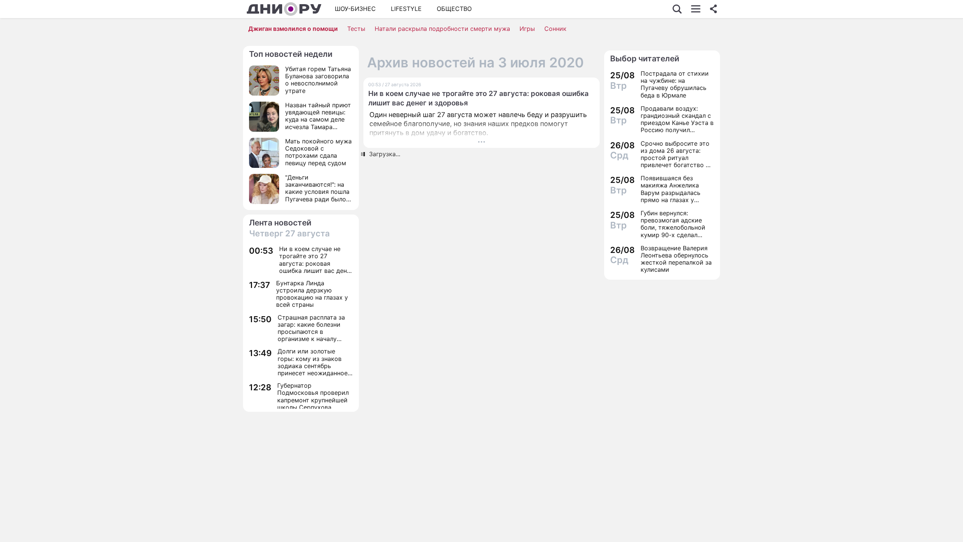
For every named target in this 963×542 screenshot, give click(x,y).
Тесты (356, 28)
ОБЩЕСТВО (454, 8)
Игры (527, 28)
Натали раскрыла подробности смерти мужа (442, 28)
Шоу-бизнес (355, 8)
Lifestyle (406, 8)
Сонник (555, 28)
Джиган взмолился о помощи (293, 28)
